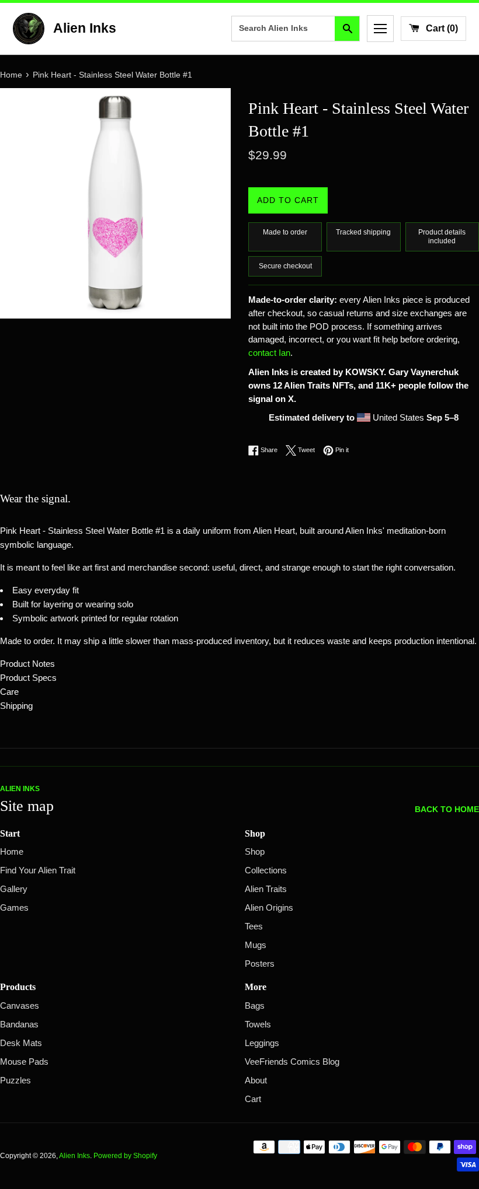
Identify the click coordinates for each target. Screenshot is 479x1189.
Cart (253, 1099)
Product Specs (28, 678)
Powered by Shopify (125, 1156)
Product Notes (27, 664)
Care (9, 692)
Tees (254, 926)
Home (11, 851)
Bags (255, 1005)
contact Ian (269, 353)
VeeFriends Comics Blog (292, 1061)
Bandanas (19, 1024)
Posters (260, 963)
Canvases (19, 1005)
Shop (255, 851)
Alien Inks (74, 1156)
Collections (266, 870)
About (256, 1080)
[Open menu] (380, 28)
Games (14, 907)
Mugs (255, 945)
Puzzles (15, 1080)
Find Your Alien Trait (37, 870)
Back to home (447, 809)
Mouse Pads (24, 1061)
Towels (258, 1024)
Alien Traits (266, 889)
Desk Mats (21, 1043)
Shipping (16, 706)
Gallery (13, 889)
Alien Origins (269, 907)
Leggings (262, 1043)
